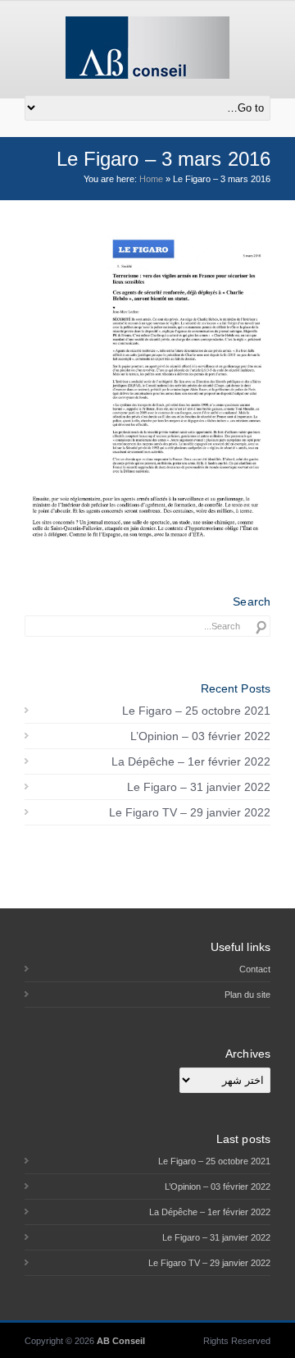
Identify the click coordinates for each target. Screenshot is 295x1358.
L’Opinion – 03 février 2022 (200, 736)
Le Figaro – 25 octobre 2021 (196, 710)
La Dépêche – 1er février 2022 (190, 761)
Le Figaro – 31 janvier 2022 (198, 786)
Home (151, 179)
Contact (254, 969)
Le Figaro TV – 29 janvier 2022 (189, 812)
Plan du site (247, 994)
